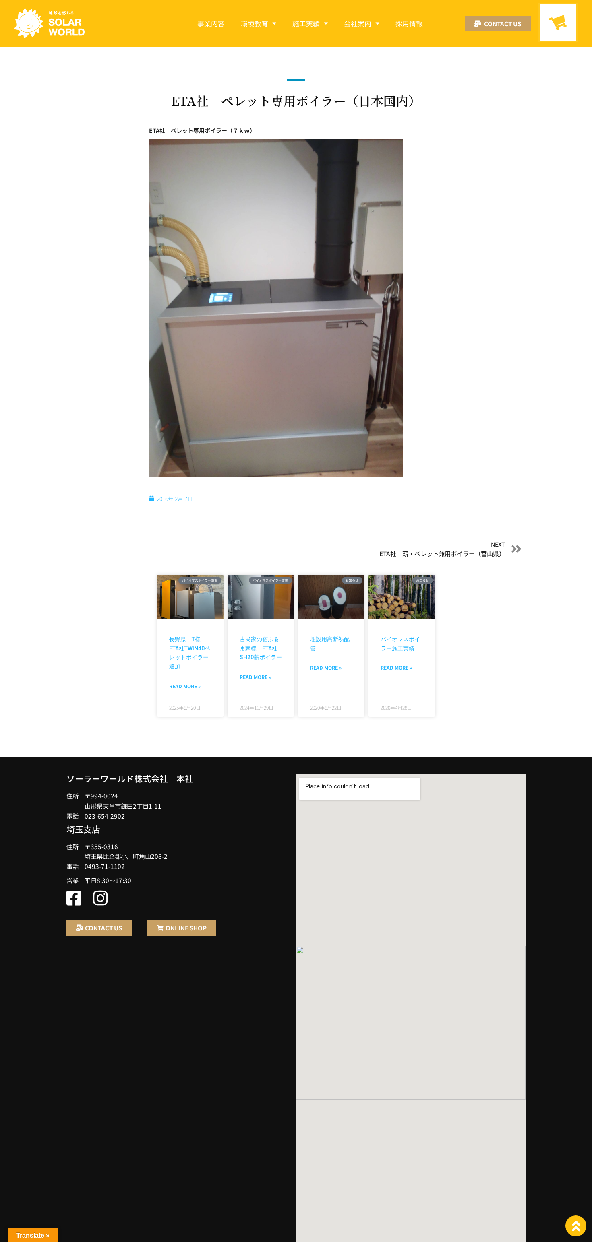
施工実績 (306, 23)
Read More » (185, 686)
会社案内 (357, 23)
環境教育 (254, 23)
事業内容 (211, 23)
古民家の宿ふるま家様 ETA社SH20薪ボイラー (261, 648)
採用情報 (409, 23)
